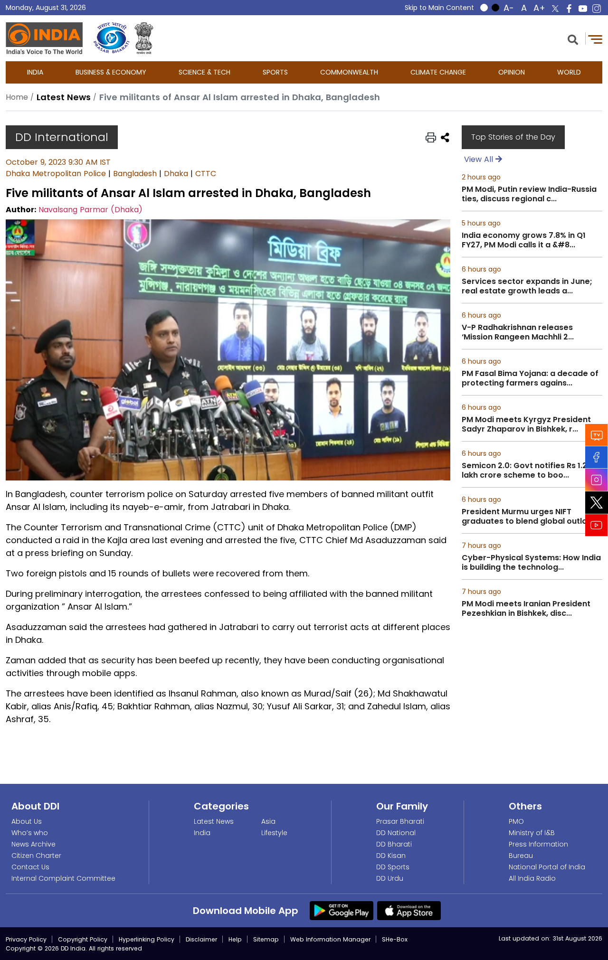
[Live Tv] (596, 435)
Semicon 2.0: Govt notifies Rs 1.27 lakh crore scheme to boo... (527, 470)
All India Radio (532, 878)
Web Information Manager (330, 939)
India (35, 72)
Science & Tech (204, 72)
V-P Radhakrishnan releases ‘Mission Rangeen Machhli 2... (518, 332)
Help (235, 939)
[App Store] (409, 910)
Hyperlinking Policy (146, 939)
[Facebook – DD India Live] (569, 8)
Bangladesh (135, 173)
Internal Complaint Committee (63, 878)
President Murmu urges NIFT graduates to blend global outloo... (530, 516)
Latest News (214, 821)
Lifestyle (274, 833)
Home (17, 97)
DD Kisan (391, 855)
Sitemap (266, 939)
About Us (26, 821)
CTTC (205, 173)
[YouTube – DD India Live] (583, 8)
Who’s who (29, 833)
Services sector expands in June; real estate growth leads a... (527, 286)
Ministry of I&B (532, 833)
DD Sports (392, 867)
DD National (396, 833)
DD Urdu (389, 878)
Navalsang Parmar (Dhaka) (90, 209)
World (569, 72)
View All (479, 159)
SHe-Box (395, 939)
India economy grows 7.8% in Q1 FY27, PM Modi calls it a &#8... (524, 240)
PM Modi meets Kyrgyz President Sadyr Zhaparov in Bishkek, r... (526, 424)
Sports (275, 72)
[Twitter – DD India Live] (555, 8)
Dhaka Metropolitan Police (56, 173)
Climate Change (438, 72)
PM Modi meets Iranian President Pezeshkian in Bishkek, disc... (526, 608)
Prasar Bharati (400, 821)
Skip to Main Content (439, 7)
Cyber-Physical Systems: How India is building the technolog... (531, 562)
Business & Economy (111, 72)
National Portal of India (547, 867)
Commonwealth (349, 72)
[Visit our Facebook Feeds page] (596, 457)
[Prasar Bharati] (111, 38)
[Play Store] (341, 910)
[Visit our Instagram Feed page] (596, 480)
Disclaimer (201, 939)
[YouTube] (596, 525)
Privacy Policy (26, 939)
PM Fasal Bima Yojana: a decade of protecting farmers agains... (530, 378)
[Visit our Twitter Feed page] (596, 502)
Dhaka (176, 173)
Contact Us (30, 867)
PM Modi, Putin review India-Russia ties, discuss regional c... (529, 194)
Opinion (511, 72)
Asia (268, 821)
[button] (573, 38)
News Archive (33, 844)
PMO (516, 821)
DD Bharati (394, 844)
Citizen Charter (36, 855)
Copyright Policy (82, 939)
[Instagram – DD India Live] (596, 8)
